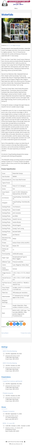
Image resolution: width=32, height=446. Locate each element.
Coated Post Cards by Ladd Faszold (12, 381)
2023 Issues (9, 326)
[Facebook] (14, 324)
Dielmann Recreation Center (12, 355)
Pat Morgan (17, 45)
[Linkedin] (17, 324)
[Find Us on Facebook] (24, 441)
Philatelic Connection (8, 411)
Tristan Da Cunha (26, 333)
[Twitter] (20, 324)
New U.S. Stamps (16, 326)
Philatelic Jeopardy (8, 393)
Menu (16, 8)
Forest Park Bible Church (11, 416)
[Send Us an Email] (22, 441)
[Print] (11, 324)
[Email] (7, 324)
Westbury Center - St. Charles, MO (14, 428)
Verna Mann (4, 333)
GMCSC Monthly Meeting (10, 351)
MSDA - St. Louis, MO (9, 423)
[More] (24, 324)
